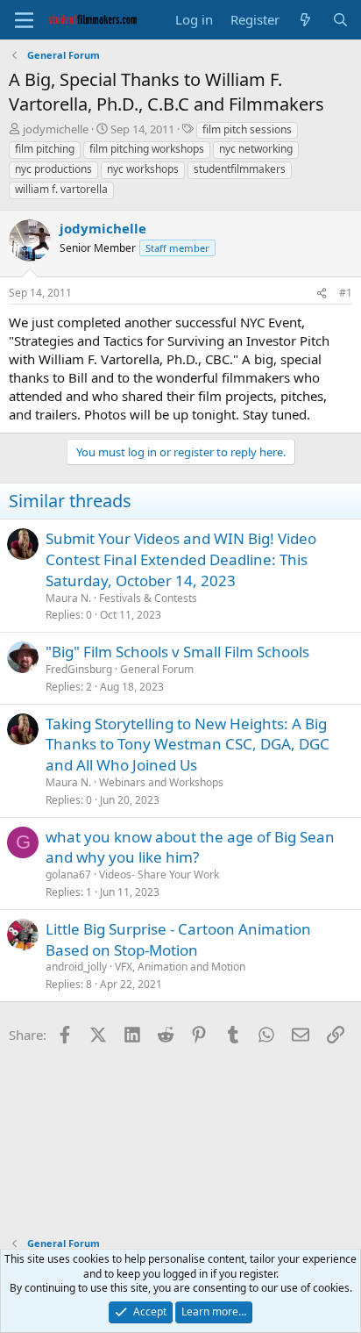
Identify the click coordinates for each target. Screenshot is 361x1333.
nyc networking (256, 148)
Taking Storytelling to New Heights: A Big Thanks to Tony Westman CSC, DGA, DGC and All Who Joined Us (187, 744)
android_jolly (76, 966)
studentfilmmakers (240, 168)
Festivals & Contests (148, 598)
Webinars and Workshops (161, 782)
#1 (345, 292)
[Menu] (24, 20)
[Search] (340, 20)
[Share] (321, 293)
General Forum (157, 669)
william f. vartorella (61, 189)
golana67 (68, 874)
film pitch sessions (247, 129)
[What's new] (305, 20)
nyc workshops (143, 168)
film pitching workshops (146, 148)
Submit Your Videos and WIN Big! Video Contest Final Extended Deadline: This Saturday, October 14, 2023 (181, 559)
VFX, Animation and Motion (180, 966)
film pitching (44, 148)
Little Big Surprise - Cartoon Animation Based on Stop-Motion (178, 939)
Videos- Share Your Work (159, 874)
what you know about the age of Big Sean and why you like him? (190, 847)
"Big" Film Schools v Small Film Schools (177, 651)
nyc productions (53, 168)
